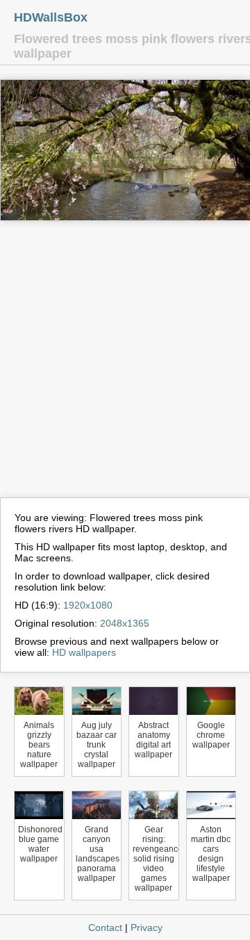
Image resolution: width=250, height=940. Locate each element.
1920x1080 (87, 605)
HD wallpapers (84, 652)
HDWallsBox (51, 17)
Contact (105, 927)
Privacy (146, 927)
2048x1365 (124, 623)
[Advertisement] (125, 365)
